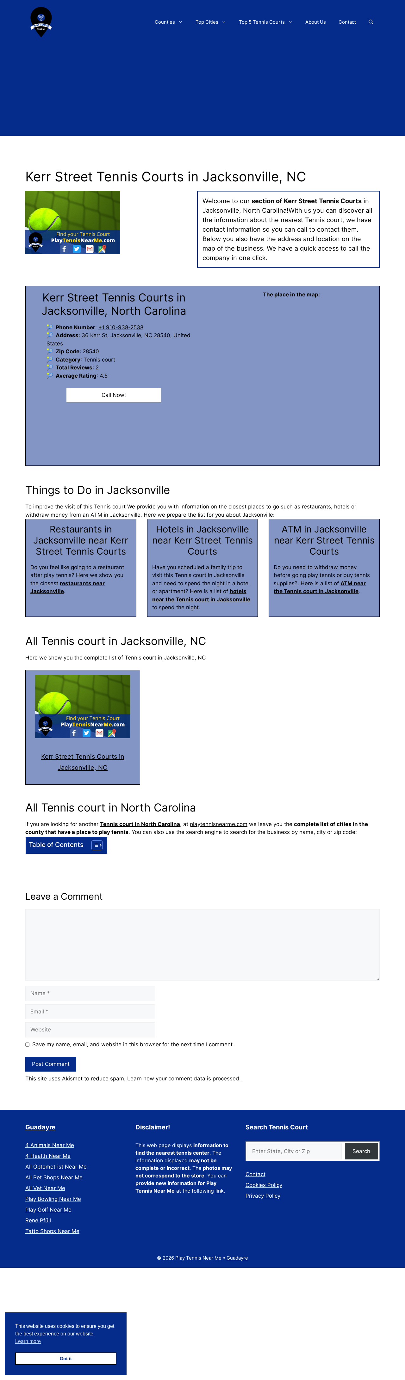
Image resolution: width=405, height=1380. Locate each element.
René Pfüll (38, 1220)
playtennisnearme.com (218, 824)
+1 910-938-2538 (120, 327)
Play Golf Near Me (48, 1210)
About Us (315, 22)
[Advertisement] (202, 91)
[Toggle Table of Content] (94, 845)
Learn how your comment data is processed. (184, 1078)
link (219, 1191)
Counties (165, 22)
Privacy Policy (263, 1196)
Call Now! (114, 395)
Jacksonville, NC (185, 657)
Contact (347, 22)
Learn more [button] (28, 1341)
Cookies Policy (264, 1185)
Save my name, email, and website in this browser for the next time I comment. (133, 1044)
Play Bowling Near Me (53, 1199)
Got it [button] (66, 1358)
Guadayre (40, 1127)
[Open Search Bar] (371, 22)
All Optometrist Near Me (56, 1167)
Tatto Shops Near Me (52, 1231)
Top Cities (207, 22)
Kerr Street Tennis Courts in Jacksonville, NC (82, 762)
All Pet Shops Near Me (54, 1177)
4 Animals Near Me (49, 1145)
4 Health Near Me (48, 1156)
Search (361, 1151)
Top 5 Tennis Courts (262, 22)
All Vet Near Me (45, 1188)
